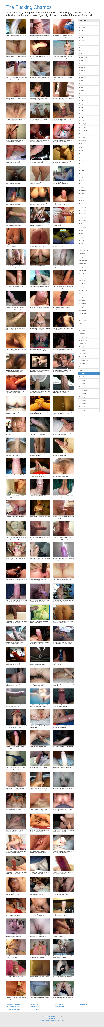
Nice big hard (82, 303)
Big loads (81, 154)
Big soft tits (81, 194)
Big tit (80, 223)
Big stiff (81, 197)
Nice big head (82, 307)
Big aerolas (82, 24)
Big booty (81, 44)
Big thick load (82, 210)
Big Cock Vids (34, 1004)
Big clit (80, 54)
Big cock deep (82, 60)
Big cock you (82, 74)
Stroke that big (82, 323)
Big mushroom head (84, 164)
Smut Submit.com (59, 1006)
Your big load (82, 393)
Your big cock (82, 380)
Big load (81, 150)
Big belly (81, 37)
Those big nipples (83, 360)
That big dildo (82, 353)
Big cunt (81, 94)
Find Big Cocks (35, 1009)
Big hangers (82, 120)
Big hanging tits (83, 124)
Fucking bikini (83, 1004)
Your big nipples (83, 397)
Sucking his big (83, 337)
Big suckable (82, 200)
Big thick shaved (83, 213)
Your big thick (82, 407)
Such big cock (82, 327)
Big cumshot (82, 90)
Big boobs (81, 40)
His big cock (82, 273)
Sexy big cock (82, 313)
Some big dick (82, 320)
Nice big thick (82, 310)
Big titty (81, 233)
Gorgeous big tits (83, 250)
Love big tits (82, 283)
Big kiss (81, 144)
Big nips (81, 177)
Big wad (81, 243)
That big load (82, 357)
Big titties (81, 230)
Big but (80, 47)
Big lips (81, 147)
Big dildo (81, 100)
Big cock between (83, 57)
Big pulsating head (83, 184)
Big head (81, 134)
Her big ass (82, 257)
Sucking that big (83, 340)
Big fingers (81, 104)
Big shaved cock (83, 190)
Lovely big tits (82, 287)
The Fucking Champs (29, 6)
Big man (81, 157)
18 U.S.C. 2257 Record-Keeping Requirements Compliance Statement (52, 1020)
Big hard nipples (83, 130)
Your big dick (82, 383)
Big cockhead (82, 77)
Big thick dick (82, 207)
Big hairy (81, 117)
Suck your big (82, 330)
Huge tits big (82, 280)
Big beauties (82, 34)
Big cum (81, 87)
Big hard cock (82, 127)
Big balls (81, 30)
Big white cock (82, 247)
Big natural (81, 167)
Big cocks (81, 80)
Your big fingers (83, 390)
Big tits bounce (82, 227)
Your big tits (82, 410)
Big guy (81, 114)
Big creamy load (83, 84)
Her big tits (81, 267)
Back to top (52, 1023)
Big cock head (82, 64)
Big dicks (81, 97)
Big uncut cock (82, 240)
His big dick (82, 277)
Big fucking (81, 107)
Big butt (81, 50)
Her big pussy (82, 263)
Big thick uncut (82, 217)
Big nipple (81, 170)
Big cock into (82, 70)
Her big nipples (83, 260)
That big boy (82, 347)
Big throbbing (82, 220)
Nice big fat (82, 300)
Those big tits (82, 363)
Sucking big (82, 333)
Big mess (81, 160)
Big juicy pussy (82, 140)
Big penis (81, 180)
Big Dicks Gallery (59, 1004)
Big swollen (82, 204)
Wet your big (82, 370)
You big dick (82, 373)
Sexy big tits (82, 317)
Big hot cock (82, 137)
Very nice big (82, 367)
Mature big (81, 293)
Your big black (82, 377)
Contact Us (52, 1018)
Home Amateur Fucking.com (13, 1004)
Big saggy (81, 187)
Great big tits (82, 253)
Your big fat (82, 387)
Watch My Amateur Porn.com (14, 1009)
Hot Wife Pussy (35, 1006)
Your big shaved (83, 403)
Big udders (81, 237)
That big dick (82, 350)
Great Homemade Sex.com (13, 1006)
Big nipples (81, 174)
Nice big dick (82, 297)
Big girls (81, 110)
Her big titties (82, 270)
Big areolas (82, 27)
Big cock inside (83, 67)
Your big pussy (82, 400)
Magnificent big (83, 290)
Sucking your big (83, 343)
